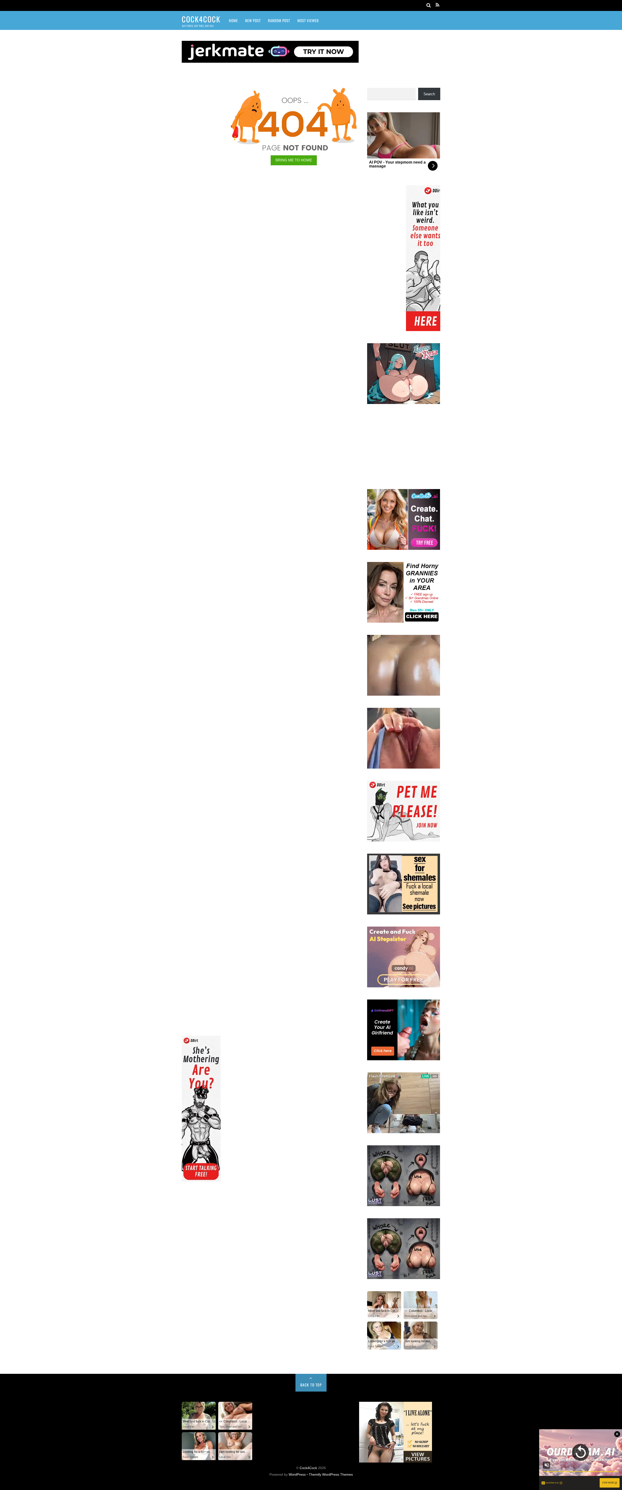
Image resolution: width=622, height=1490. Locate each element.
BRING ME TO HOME (294, 160)
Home (233, 20)
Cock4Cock (308, 1468)
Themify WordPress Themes (331, 1474)
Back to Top (311, 1384)
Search (429, 94)
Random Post (279, 20)
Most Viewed (308, 20)
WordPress (297, 1474)
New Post (253, 20)
